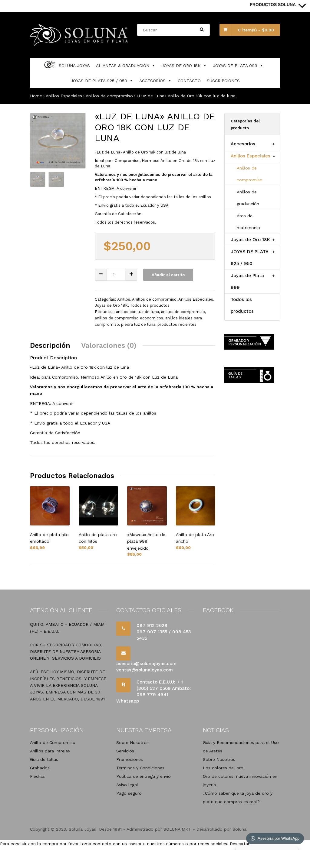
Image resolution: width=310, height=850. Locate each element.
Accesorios (243, 144)
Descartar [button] (239, 843)
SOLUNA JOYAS (74, 65)
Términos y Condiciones (140, 767)
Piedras (37, 776)
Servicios (125, 750)
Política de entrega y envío (143, 776)
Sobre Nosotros (132, 742)
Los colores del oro (223, 767)
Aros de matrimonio (248, 221)
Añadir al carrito (168, 275)
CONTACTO (189, 80)
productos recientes (176, 324)
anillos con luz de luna (137, 311)
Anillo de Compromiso (52, 742)
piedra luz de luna (138, 324)
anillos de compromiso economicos (129, 318)
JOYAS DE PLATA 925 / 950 (99, 80)
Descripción (50, 345)
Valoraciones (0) (109, 345)
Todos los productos (150, 305)
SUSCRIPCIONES (223, 80)
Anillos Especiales (64, 95)
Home (36, 95)
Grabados (40, 767)
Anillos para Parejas (50, 750)
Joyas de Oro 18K (111, 305)
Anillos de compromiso (109, 95)
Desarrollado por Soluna (221, 829)
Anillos (123, 299)
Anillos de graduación (248, 197)
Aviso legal (127, 784)
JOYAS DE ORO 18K (181, 65)
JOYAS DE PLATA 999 (235, 65)
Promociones (129, 759)
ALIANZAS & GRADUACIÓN (122, 65)
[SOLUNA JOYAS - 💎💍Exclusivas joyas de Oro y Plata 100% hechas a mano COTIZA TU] (79, 44)
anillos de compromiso (183, 311)
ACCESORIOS (152, 80)
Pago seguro (129, 793)
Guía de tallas (44, 759)
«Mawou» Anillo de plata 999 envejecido (146, 541)
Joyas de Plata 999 (247, 281)
